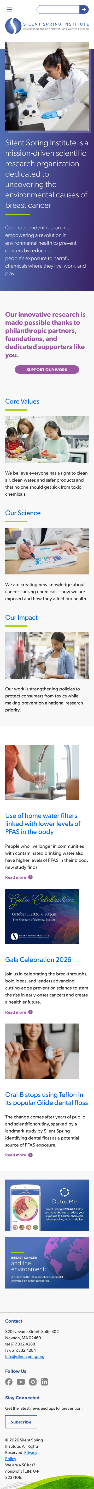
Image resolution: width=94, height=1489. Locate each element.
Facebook (9, 1381)
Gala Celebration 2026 (38, 959)
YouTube (21, 1381)
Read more (15, 877)
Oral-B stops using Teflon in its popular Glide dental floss (46, 1098)
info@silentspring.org (24, 1356)
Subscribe (21, 1422)
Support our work (47, 369)
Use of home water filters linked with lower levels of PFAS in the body (42, 823)
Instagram (33, 1381)
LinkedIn (44, 1381)
